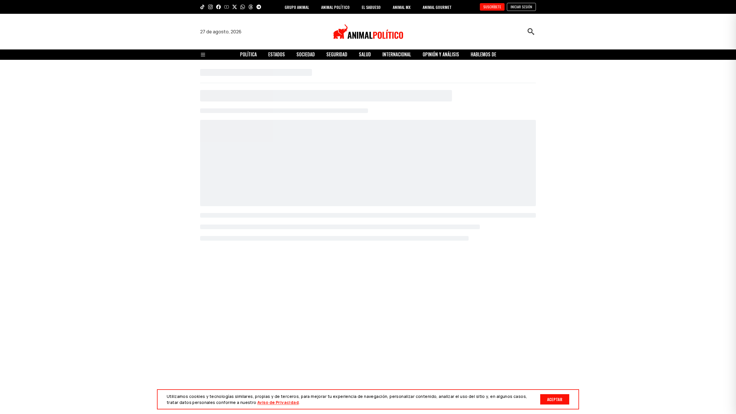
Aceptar (554, 399)
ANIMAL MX (402, 7)
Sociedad (305, 54)
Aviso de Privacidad (278, 402)
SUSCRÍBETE (492, 6)
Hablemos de (483, 54)
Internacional (396, 54)
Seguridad (336, 54)
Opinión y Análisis (441, 54)
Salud (365, 54)
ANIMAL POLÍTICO (335, 7)
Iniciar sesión (521, 6)
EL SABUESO (371, 7)
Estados (276, 54)
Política (248, 54)
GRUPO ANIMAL (297, 7)
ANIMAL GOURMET (437, 7)
